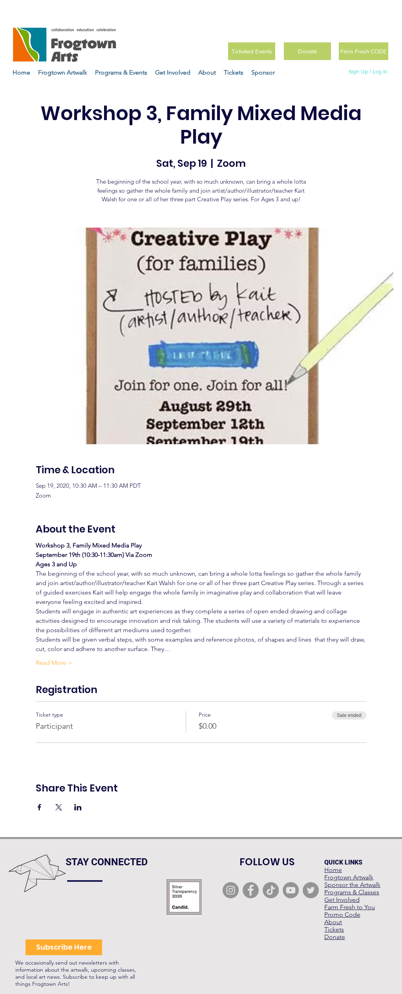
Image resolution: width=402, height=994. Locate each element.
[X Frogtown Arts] (311, 890)
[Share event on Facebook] (39, 807)
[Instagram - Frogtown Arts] (231, 890)
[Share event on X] (58, 807)
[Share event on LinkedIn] (78, 807)
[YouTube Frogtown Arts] (291, 890)
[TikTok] (271, 890)
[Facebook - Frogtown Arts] (251, 890)
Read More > (54, 662)
